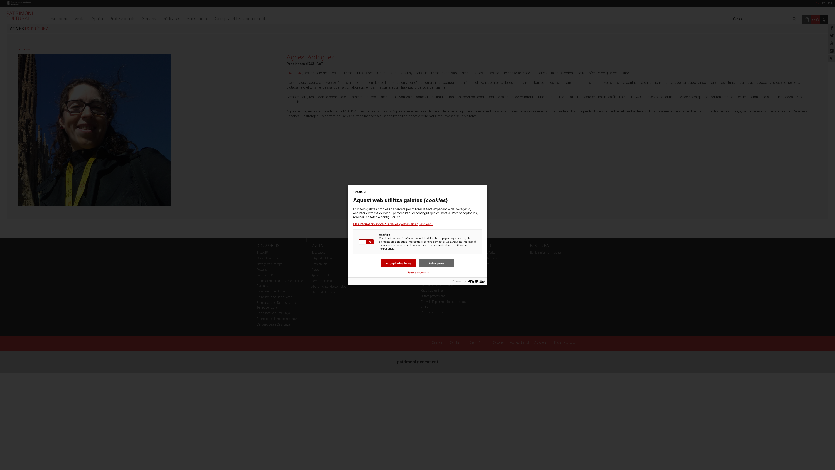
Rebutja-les (436, 263)
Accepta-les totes (398, 263)
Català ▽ (359, 192)
